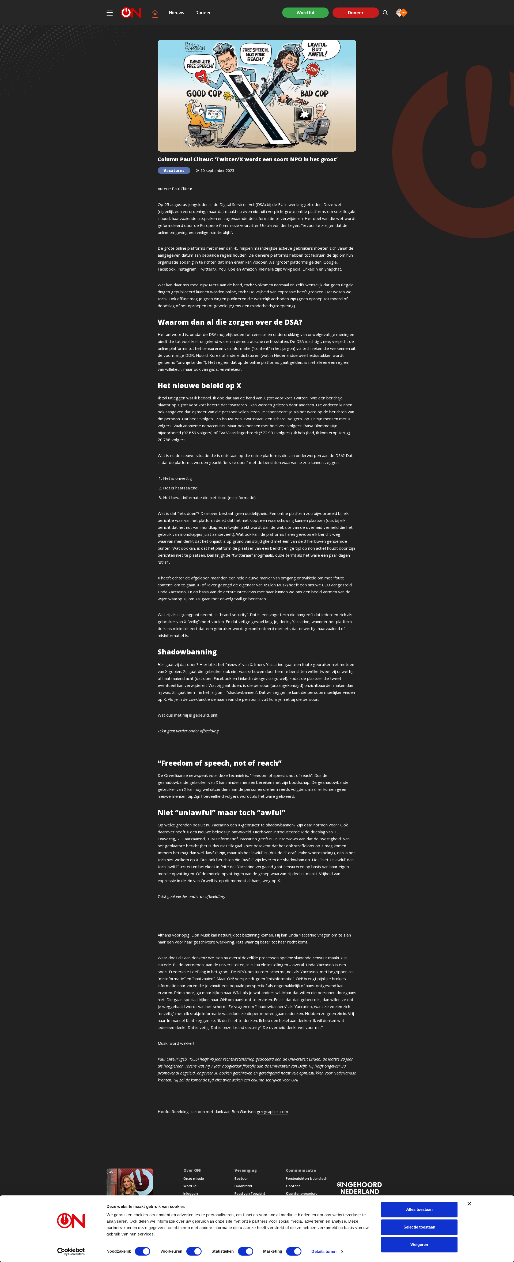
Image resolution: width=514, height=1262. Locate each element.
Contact (293, 1186)
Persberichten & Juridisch (306, 1178)
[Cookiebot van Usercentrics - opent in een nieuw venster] (71, 1252)
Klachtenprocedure (302, 1193)
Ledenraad (243, 1186)
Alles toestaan (419, 1209)
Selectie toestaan (419, 1227)
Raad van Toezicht (250, 1193)
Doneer (203, 12)
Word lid (305, 13)
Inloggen (190, 1193)
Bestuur (241, 1178)
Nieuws (176, 12)
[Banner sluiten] (469, 1203)
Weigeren (419, 1244)
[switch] (194, 1251)
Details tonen (323, 1251)
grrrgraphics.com (272, 1111)
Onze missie (193, 1178)
